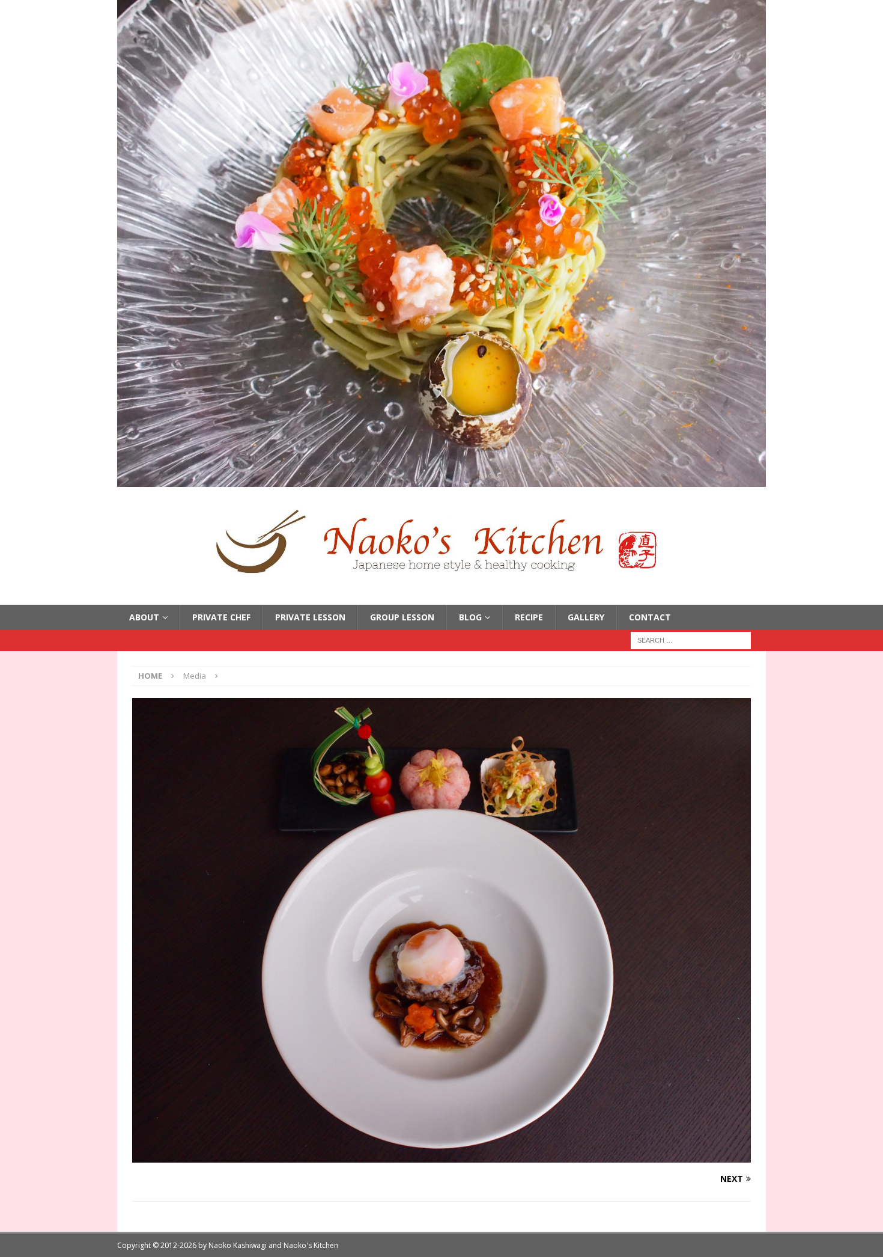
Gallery (586, 617)
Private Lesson (310, 617)
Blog (470, 617)
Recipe (529, 617)
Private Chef (221, 617)
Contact (650, 617)
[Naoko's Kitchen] (441, 480)
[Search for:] (691, 640)
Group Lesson (402, 617)
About (144, 617)
